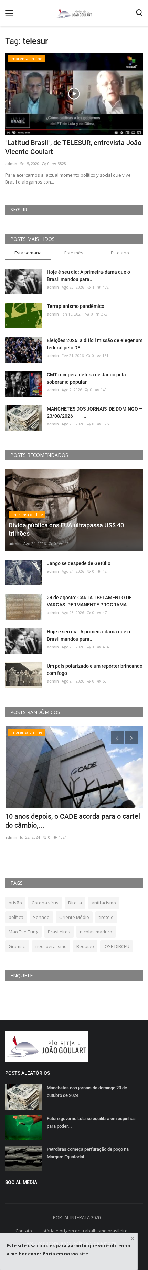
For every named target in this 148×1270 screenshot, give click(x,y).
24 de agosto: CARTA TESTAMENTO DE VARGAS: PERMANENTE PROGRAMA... (89, 601)
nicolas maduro (96, 932)
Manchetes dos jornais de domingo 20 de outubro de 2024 (87, 1091)
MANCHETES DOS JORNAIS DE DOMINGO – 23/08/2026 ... (94, 412)
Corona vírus (45, 903)
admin (11, 163)
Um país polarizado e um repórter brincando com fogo (94, 669)
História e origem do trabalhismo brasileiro (83, 1230)
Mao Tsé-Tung (23, 932)
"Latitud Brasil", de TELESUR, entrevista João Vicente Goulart (73, 147)
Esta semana (28, 253)
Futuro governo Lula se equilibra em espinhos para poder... (91, 1122)
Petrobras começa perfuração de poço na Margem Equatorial (88, 1153)
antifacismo (104, 903)
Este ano (120, 253)
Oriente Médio (74, 917)
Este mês (73, 253)
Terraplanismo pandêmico (75, 306)
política (16, 917)
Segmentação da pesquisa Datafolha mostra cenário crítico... (74, 820)
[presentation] (117, 737)
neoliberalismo (51, 946)
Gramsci (17, 946)
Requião (85, 946)
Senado (41, 917)
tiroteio (106, 917)
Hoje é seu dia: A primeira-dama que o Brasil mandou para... (88, 275)
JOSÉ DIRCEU (116, 946)
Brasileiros (59, 932)
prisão (15, 903)
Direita (75, 903)
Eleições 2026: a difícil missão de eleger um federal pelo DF (94, 344)
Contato (23, 1230)
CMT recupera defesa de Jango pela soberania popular (86, 378)
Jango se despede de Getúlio (78, 563)
